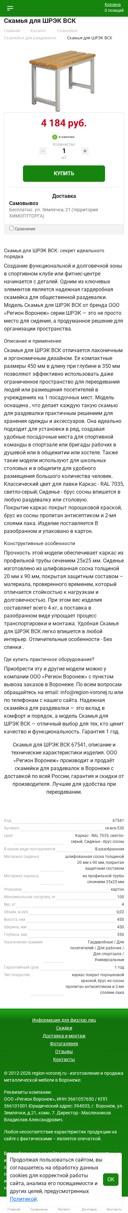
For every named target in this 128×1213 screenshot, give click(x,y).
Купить (64, 173)
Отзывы (64, 1051)
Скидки (64, 1028)
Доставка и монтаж (64, 1035)
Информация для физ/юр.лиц (64, 1020)
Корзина (113, 4)
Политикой (23, 1199)
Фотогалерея (64, 1043)
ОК (110, 1179)
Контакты (64, 1059)
